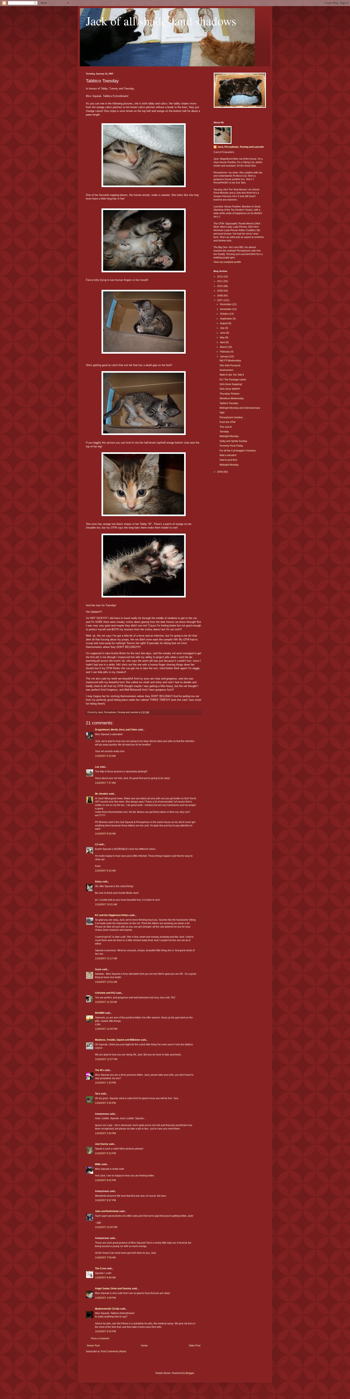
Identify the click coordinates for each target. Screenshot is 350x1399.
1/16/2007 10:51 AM (106, 982)
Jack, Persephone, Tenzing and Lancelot (241, 146)
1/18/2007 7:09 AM (105, 1257)
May (222, 337)
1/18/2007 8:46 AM (105, 1277)
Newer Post (93, 1345)
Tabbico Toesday (229, 403)
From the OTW (227, 422)
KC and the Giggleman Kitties (112, 915)
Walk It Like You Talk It (232, 374)
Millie (98, 1164)
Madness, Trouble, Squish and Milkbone (117, 1039)
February (225, 351)
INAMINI (99, 1013)
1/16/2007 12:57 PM (106, 1059)
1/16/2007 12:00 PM (106, 1028)
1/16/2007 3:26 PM (105, 1133)
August (224, 323)
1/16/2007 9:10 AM (105, 870)
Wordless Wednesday (232, 398)
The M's (99, 1070)
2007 (220, 300)
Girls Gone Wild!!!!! (230, 388)
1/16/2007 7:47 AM (105, 782)
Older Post (194, 1345)
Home (144, 1345)
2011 (220, 281)
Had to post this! (228, 460)
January (224, 356)
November (226, 309)
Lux (97, 766)
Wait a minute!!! (228, 455)
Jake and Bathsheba (107, 1211)
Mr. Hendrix (101, 793)
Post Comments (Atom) (113, 1351)
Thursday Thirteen (230, 393)
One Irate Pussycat (230, 365)
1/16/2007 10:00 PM (106, 1227)
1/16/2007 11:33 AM (106, 1002)
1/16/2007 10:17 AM (106, 958)
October (224, 313)
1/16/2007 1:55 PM (105, 1082)
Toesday (224, 431)
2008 (220, 295)
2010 (220, 286)
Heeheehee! (226, 370)
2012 (220, 276)
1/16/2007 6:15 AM (105, 756)
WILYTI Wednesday (230, 360)
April (223, 342)
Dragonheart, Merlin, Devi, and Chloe (116, 729)
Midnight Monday (229, 436)
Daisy (98, 881)
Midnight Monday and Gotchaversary (240, 408)
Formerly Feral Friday (231, 445)
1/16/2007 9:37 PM (105, 1200)
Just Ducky (101, 1144)
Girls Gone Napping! (231, 384)
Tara (97, 1093)
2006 (220, 471)
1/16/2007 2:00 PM (105, 1103)
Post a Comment (100, 1338)
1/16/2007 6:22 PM (105, 1153)
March (223, 347)
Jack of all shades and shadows (161, 21)
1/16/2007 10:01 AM (106, 904)
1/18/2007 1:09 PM (105, 1297)
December (226, 304)
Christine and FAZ (105, 992)
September (226, 318)
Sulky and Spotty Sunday (233, 441)
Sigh (222, 412)
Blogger (190, 1373)
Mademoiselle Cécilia (107, 1308)
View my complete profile (227, 262)
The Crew (100, 1268)
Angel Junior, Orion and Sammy (113, 1288)
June (223, 332)
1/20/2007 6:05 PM (105, 1331)
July (222, 328)
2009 (220, 290)
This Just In (226, 427)
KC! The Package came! (233, 379)
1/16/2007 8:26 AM (105, 833)
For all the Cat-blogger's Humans (238, 450)
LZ (96, 844)
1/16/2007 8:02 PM (105, 1180)
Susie (98, 969)
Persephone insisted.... (232, 417)
